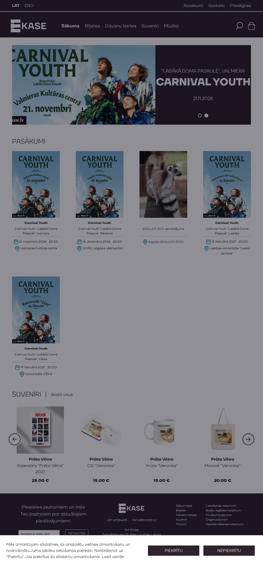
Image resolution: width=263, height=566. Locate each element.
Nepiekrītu (229, 550)
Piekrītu (174, 550)
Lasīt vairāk (113, 557)
